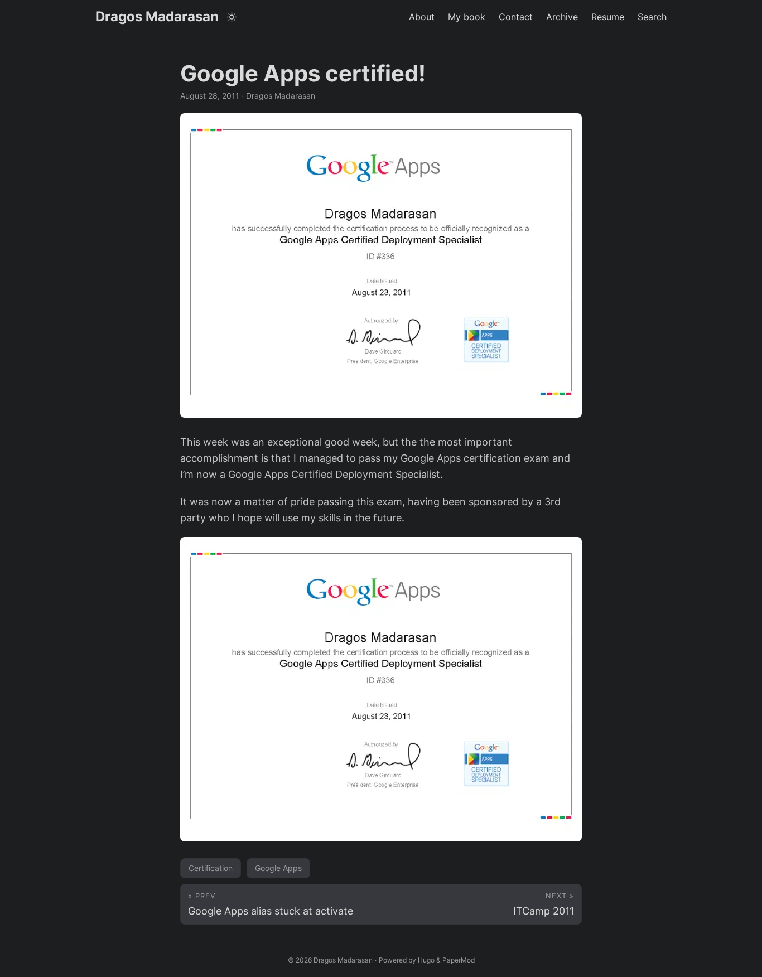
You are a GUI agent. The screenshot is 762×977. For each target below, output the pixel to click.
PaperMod (458, 960)
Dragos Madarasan (157, 16)
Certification (211, 868)
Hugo (426, 960)
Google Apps (278, 868)
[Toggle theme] (232, 16)
